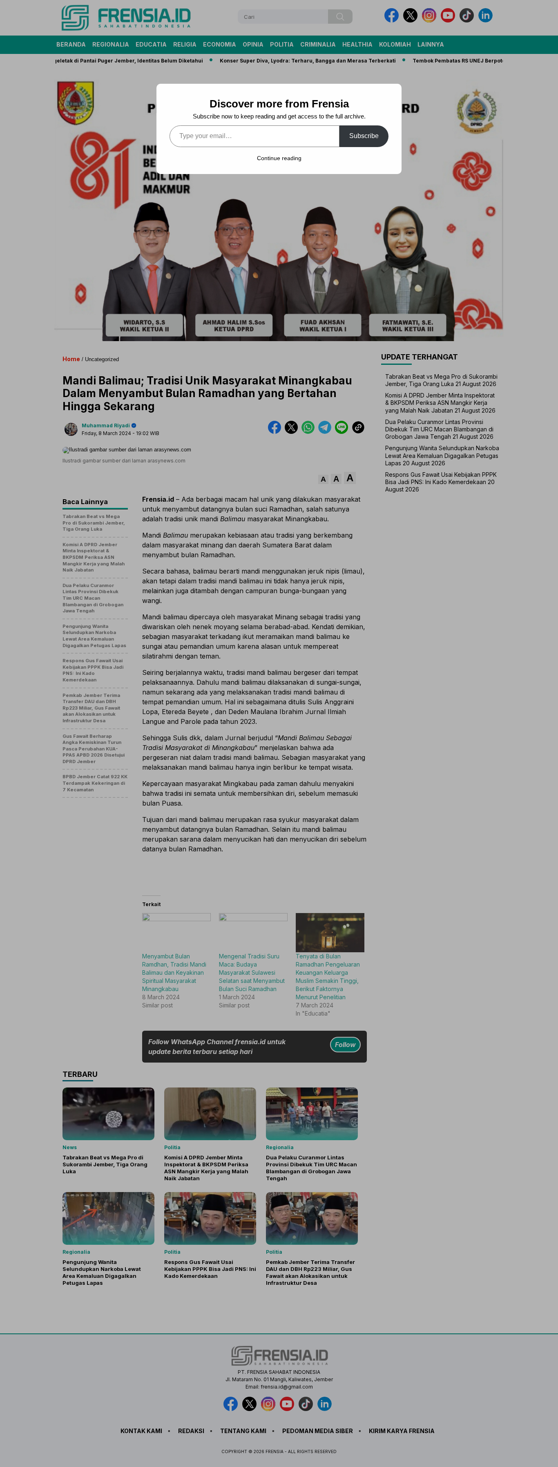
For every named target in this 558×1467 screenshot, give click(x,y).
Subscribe (364, 135)
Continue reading (279, 158)
